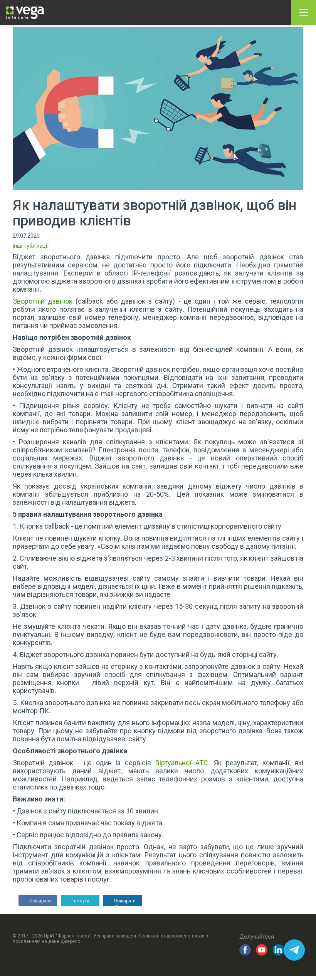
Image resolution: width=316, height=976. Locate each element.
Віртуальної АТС (181, 763)
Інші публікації (31, 246)
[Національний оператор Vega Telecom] (25, 12)
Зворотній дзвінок (42, 301)
